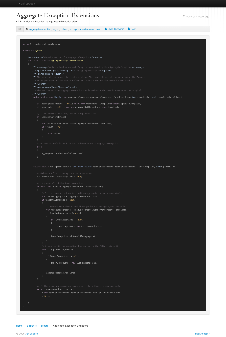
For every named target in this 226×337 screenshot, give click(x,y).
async (56, 29)
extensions (88, 29)
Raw (133, 29)
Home (19, 325)
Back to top (201, 333)
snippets (27, 3)
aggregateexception (40, 29)
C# (20, 29)
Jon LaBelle (31, 333)
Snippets (32, 325)
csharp (64, 29)
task (98, 29)
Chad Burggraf (115, 29)
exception (75, 29)
